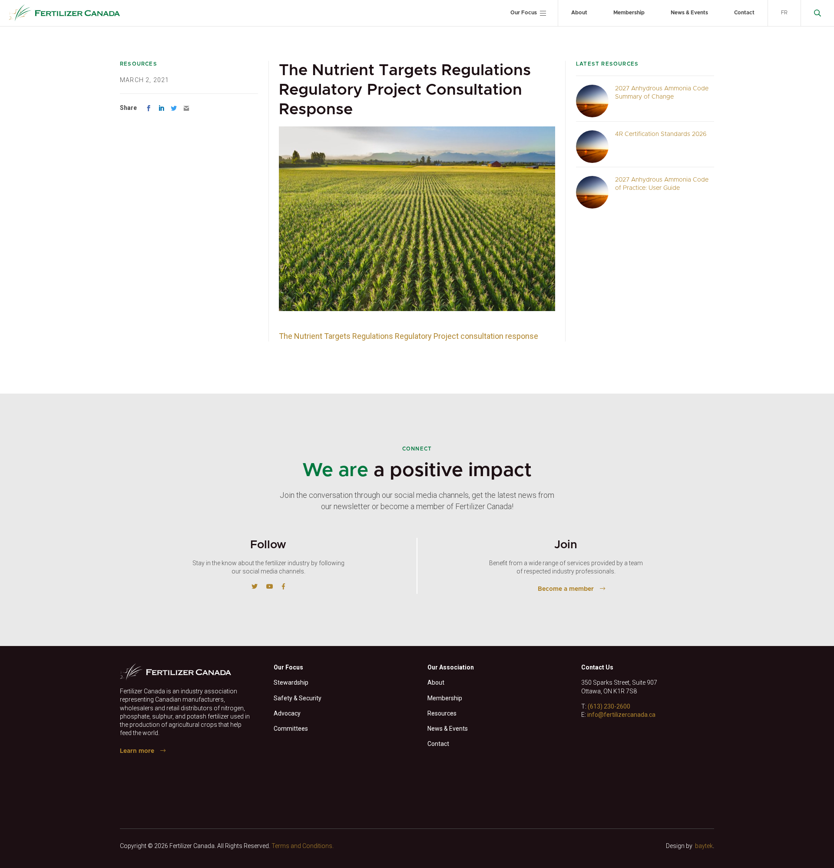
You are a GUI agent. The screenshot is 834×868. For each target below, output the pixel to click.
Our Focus (523, 12)
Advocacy (287, 713)
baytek (704, 845)
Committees (291, 728)
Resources (442, 713)
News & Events (689, 12)
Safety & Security (297, 698)
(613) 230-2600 (609, 706)
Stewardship (291, 682)
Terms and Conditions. (302, 845)
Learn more (137, 751)
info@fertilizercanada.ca (621, 714)
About (579, 12)
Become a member (566, 589)
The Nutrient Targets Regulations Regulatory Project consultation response (408, 336)
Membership (629, 12)
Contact (744, 12)
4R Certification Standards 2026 (661, 134)
